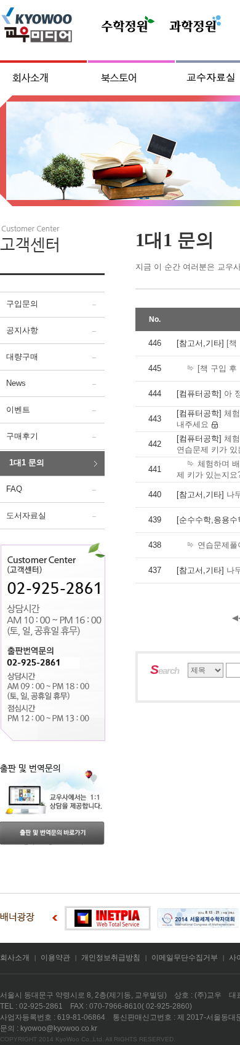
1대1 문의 (26, 462)
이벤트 (18, 409)
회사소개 (15, 957)
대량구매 (22, 356)
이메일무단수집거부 (184, 957)
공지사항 (22, 330)
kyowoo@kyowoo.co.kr (58, 1028)
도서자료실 (26, 515)
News (16, 383)
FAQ (14, 489)
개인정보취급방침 (110, 957)
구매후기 (22, 436)
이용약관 (55, 957)
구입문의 (22, 303)
